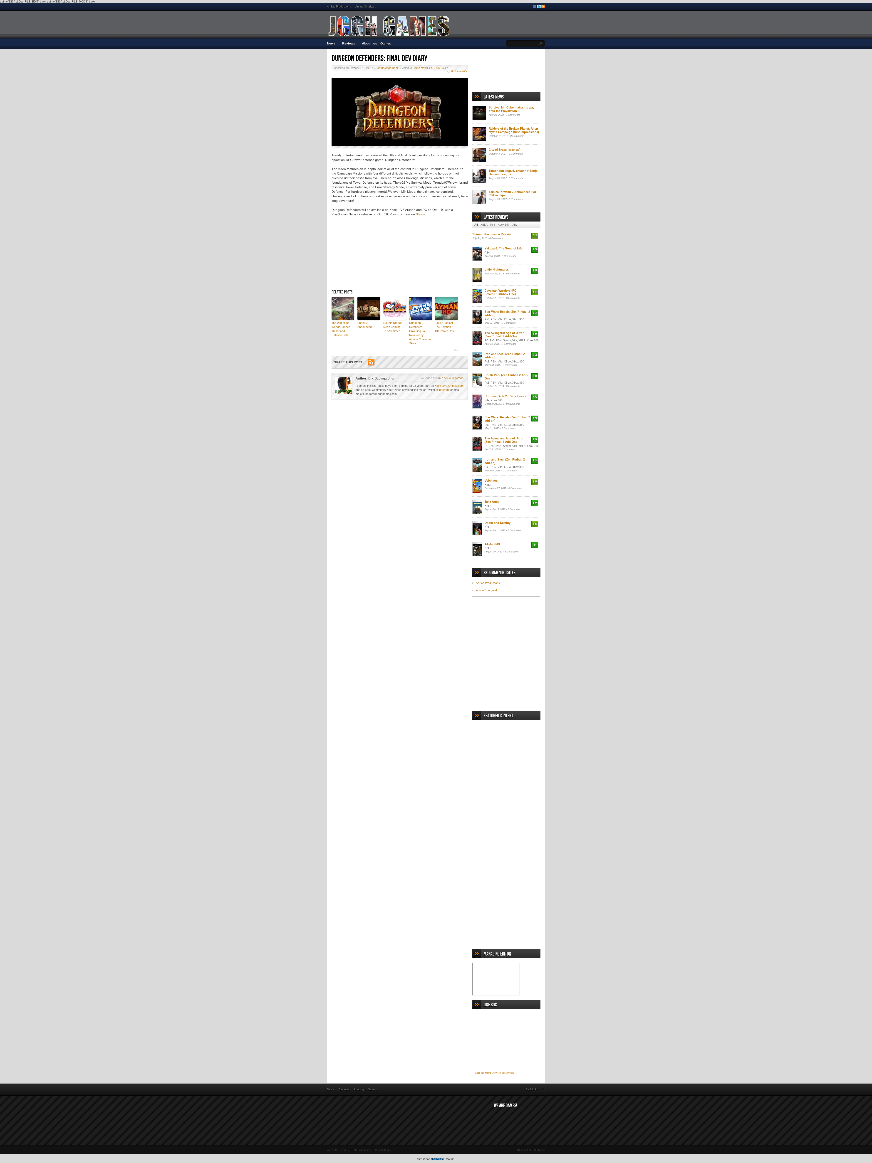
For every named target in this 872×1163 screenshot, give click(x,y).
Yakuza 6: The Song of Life (503, 248)
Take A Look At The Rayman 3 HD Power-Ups (444, 327)
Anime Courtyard (365, 6)
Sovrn (456, 350)
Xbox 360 (504, 224)
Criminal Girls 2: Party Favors (505, 396)
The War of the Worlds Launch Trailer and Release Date (341, 329)
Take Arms (492, 501)
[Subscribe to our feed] (543, 7)
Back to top (532, 1089)
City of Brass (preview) (504, 149)
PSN (437, 68)
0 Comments (459, 71)
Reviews (348, 43)
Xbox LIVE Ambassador (449, 385)
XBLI (515, 224)
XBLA (444, 68)
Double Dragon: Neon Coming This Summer (393, 327)
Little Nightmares (497, 269)
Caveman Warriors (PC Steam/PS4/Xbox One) (500, 292)
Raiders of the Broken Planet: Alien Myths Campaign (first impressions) (514, 130)
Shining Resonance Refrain (491, 234)
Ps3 (492, 224)
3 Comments (512, 551)
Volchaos (491, 480)
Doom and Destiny (497, 523)
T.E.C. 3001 (492, 544)
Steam (420, 214)
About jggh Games (376, 43)
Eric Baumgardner (387, 68)
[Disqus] (400, 470)
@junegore (443, 390)
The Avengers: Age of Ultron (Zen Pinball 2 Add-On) (504, 334)
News (331, 43)
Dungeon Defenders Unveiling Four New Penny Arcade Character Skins (420, 333)
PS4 (487, 252)
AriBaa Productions (339, 6)
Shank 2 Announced (364, 325)
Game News (420, 68)
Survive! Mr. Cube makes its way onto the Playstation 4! (511, 109)
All (476, 224)
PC (431, 68)
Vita (500, 319)
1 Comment (514, 509)
